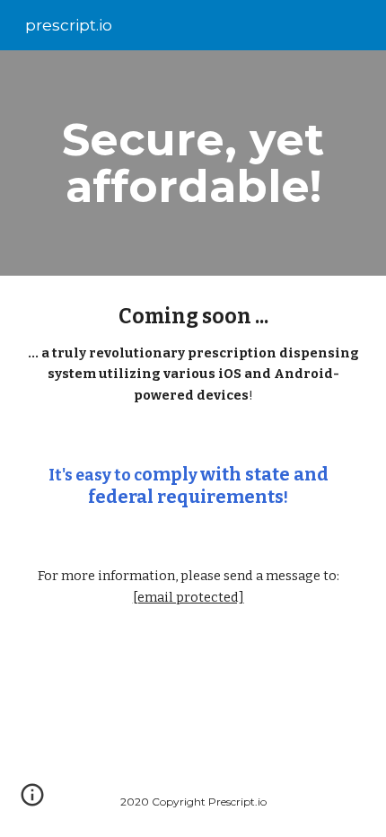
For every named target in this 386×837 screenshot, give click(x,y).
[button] (32, 801)
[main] (193, 163)
